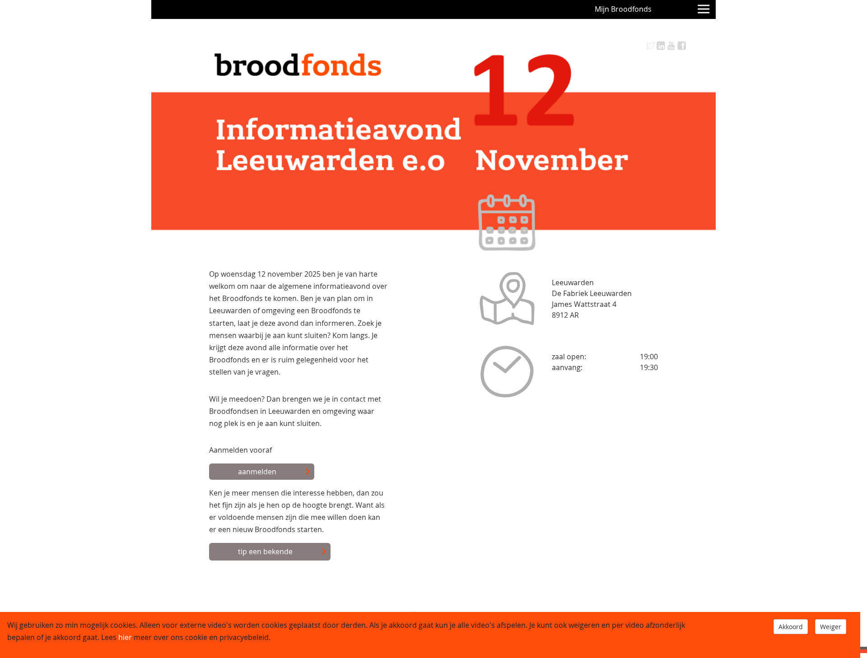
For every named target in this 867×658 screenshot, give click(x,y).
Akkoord (790, 626)
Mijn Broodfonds (623, 9)
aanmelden (257, 472)
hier (125, 637)
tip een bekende (265, 551)
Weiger (830, 626)
